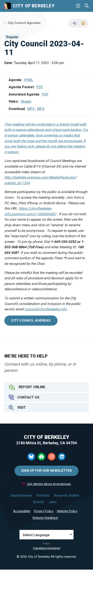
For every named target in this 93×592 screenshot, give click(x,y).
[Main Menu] (78, 6)
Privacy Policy (43, 511)
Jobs (53, 502)
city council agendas (31, 320)
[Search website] (87, 5)
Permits (43, 495)
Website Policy (67, 511)
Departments (21, 495)
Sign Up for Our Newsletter (46, 471)
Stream (26, 101)
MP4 (40, 109)
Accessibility (21, 511)
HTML (28, 80)
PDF (39, 87)
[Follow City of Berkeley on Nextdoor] (41, 456)
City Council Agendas (24, 23)
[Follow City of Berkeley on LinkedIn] (62, 456)
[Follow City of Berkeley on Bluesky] (31, 456)
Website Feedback (45, 518)
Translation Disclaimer (46, 548)
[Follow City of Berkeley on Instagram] (51, 456)
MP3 (31, 109)
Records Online (66, 495)
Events (38, 502)
